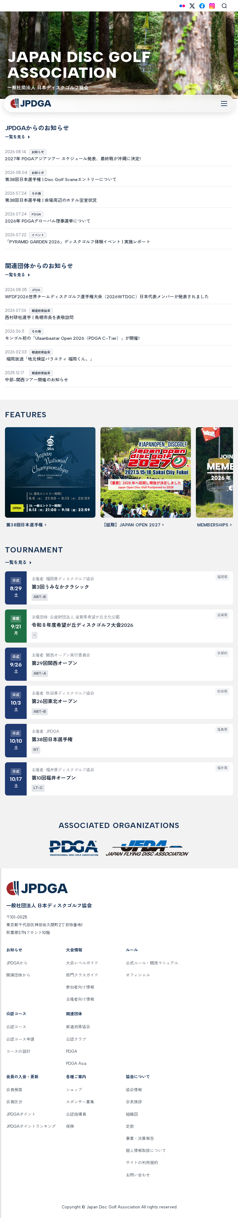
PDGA (71, 1051)
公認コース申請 (20, 1039)
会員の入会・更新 (22, 1076)
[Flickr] (182, 6)
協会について (138, 1076)
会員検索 (14, 1089)
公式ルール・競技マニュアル (152, 963)
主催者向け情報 (80, 999)
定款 (130, 1126)
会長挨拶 (134, 1102)
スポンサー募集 (80, 1102)
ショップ (74, 1089)
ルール (132, 950)
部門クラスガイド (82, 975)
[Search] (224, 6)
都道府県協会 (78, 1027)
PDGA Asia (76, 1063)
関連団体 (74, 1014)
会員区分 (14, 1102)
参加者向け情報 (80, 987)
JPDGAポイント (21, 1114)
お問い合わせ (138, 1175)
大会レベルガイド (82, 963)
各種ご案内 (76, 1076)
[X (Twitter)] (192, 6)
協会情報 (134, 1089)
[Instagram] (212, 6)
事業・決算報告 (140, 1138)
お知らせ (14, 950)
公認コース (16, 1014)
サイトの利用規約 (142, 1162)
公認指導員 (76, 1114)
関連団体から (18, 975)
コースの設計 (18, 1051)
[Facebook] (202, 6)
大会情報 (74, 950)
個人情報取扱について (146, 1150)
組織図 (132, 1114)
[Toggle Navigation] (224, 103)
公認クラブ (76, 1039)
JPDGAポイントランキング (31, 1126)
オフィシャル (138, 975)
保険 (70, 1126)
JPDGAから (17, 963)
